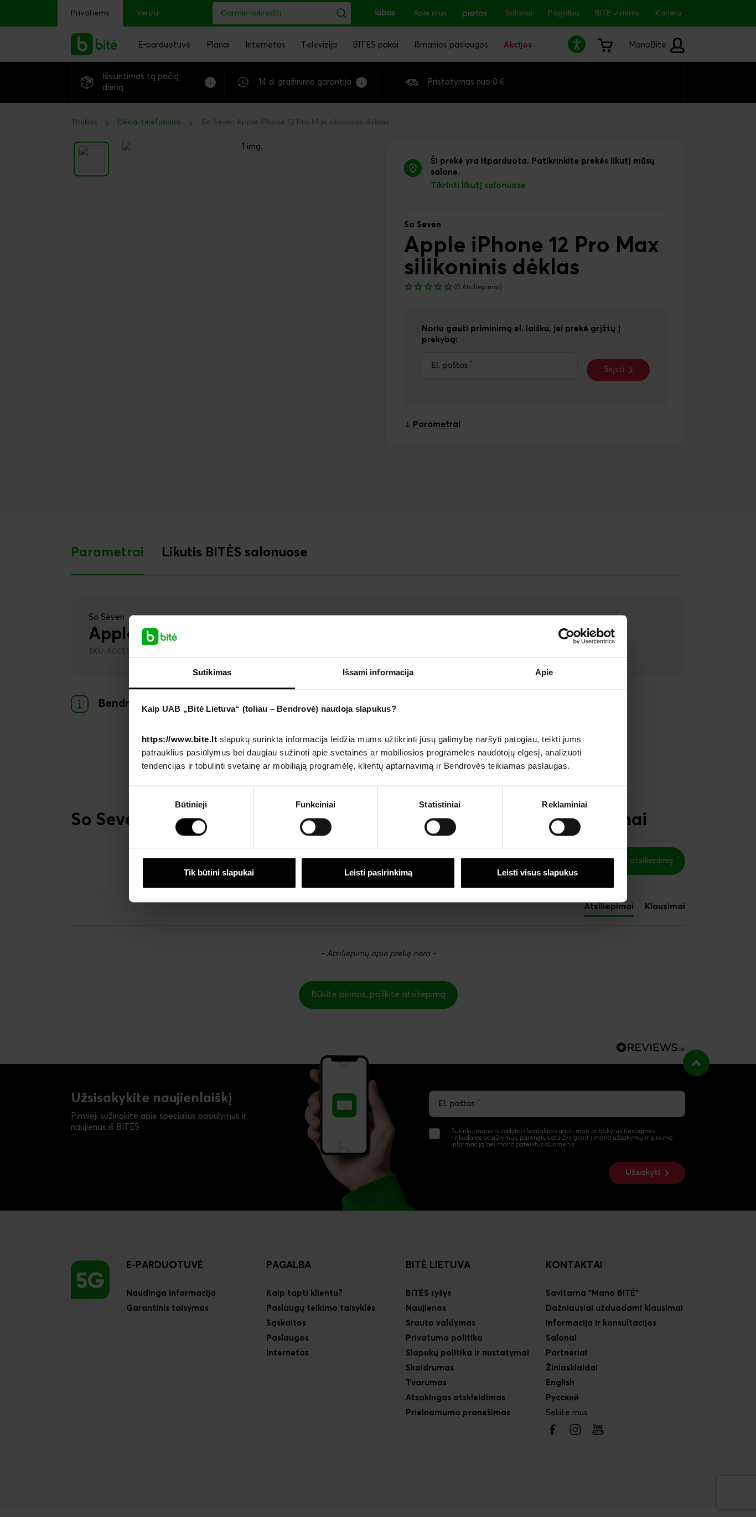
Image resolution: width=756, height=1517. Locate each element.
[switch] (316, 827)
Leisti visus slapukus (537, 873)
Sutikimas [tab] (212, 672)
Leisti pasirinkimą (378, 873)
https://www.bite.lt (180, 739)
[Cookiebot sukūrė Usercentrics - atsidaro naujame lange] (566, 636)
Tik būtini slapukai (219, 873)
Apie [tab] (544, 672)
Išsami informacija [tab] (378, 672)
